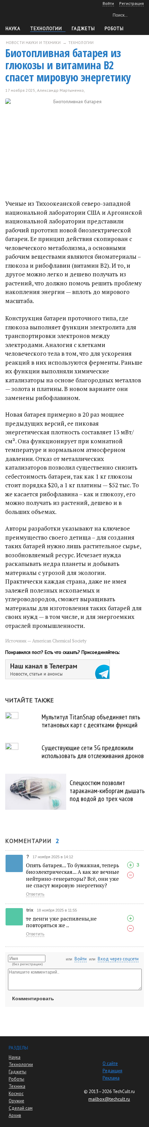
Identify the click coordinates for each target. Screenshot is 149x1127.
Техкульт (34, 14)
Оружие (16, 1101)
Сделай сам (21, 1108)
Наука (13, 29)
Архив (15, 1115)
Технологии (46, 29)
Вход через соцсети (118, 959)
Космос (16, 1094)
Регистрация (131, 3)
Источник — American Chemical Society (46, 641)
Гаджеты (83, 29)
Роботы (16, 1079)
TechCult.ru (124, 1091)
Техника (17, 1086)
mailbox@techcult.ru (109, 1099)
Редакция (112, 1071)
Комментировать (33, 998)
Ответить (35, 894)
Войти (80, 959)
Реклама (111, 1078)
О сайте (110, 1063)
